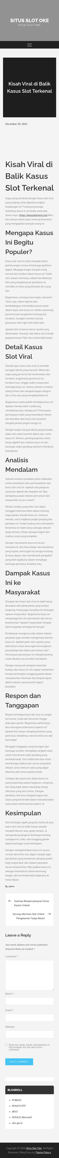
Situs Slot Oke (29, 20)
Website (10, 1026)
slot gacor (17, 1123)
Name (9, 993)
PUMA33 (16, 1100)
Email (9, 1010)
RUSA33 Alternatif (22, 1117)
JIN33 (15, 1111)
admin (11, 886)
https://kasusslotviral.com (33, 215)
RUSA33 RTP (19, 1105)
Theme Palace (43, 1152)
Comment (11, 956)
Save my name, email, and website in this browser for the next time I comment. (29, 1047)
